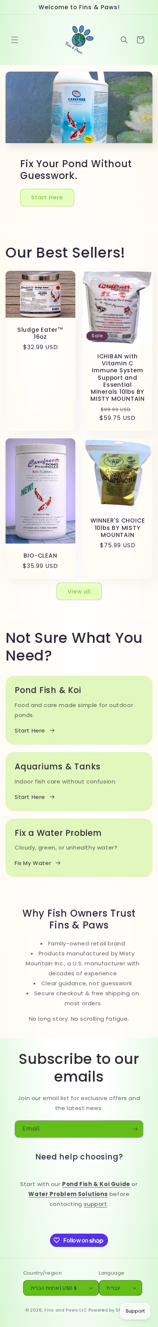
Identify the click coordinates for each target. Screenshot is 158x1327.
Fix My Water (33, 863)
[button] (15, 40)
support (95, 1204)
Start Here (47, 197)
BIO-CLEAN (40, 555)
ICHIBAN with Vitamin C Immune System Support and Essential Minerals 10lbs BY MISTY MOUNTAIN (117, 377)
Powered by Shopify (111, 1310)
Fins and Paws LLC (65, 1310)
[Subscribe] (135, 1129)
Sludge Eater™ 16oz (40, 333)
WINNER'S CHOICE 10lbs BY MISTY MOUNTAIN (117, 528)
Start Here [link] (30, 797)
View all (79, 591)
